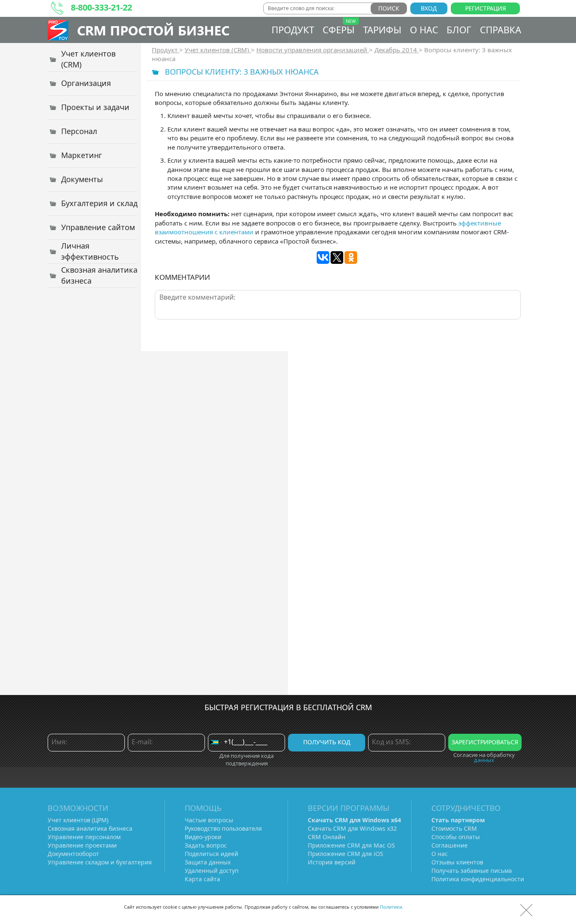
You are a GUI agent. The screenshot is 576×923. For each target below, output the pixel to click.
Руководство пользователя (223, 828)
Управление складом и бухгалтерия (100, 862)
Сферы (339, 29)
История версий (331, 862)
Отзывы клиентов (457, 862)
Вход (429, 8)
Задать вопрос (206, 845)
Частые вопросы (209, 820)
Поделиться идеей (211, 854)
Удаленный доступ (212, 871)
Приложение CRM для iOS (345, 854)
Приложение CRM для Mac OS (351, 845)
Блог (459, 29)
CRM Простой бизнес (153, 30)
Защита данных (208, 862)
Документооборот (73, 854)
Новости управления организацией (312, 50)
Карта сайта (202, 879)
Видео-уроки (203, 837)
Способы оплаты (455, 837)
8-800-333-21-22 (101, 7)
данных (484, 760)
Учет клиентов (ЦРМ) (78, 820)
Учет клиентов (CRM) (218, 50)
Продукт (293, 29)
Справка (500, 29)
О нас (424, 29)
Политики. (392, 907)
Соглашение (449, 845)
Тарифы (382, 29)
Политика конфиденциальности (477, 879)
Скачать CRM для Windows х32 (352, 828)
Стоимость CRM (454, 828)
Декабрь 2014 (396, 50)
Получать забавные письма (471, 871)
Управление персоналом (84, 837)
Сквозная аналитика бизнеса (90, 828)
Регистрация (485, 8)
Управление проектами (82, 845)
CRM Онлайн (326, 837)
